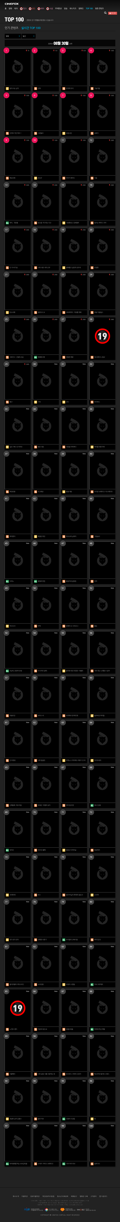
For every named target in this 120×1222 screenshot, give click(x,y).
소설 (51, 8)
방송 (65, 8)
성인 (33, 8)
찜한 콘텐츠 (99, 8)
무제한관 (58, 8)
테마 (16, 8)
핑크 (24, 8)
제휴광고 (74, 1196)
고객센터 (93, 1196)
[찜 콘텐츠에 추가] (22, 65)
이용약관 (25, 1196)
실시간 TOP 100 (31, 27)
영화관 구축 (84, 1196)
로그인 (113, 13)
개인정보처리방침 (48, 1196)
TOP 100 (89, 8)
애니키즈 (73, 8)
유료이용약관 (34, 1196)
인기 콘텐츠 (11, 27)
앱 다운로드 (103, 1196)
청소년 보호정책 (62, 1196)
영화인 (81, 8)
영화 (10, 8)
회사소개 (16, 1196)
